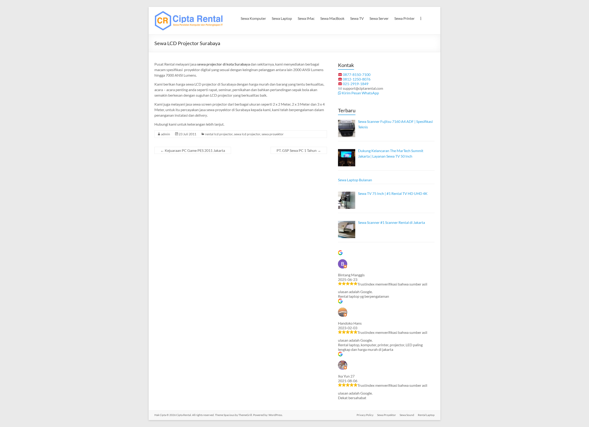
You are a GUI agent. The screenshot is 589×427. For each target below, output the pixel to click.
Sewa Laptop (282, 18)
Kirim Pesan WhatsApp (360, 93)
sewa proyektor (273, 134)
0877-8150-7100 (356, 74)
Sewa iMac (306, 18)
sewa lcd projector (247, 134)
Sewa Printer (404, 18)
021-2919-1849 (355, 83)
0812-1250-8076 (356, 79)
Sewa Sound (407, 415)
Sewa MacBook (332, 18)
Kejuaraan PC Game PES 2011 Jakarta (192, 150)
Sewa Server (379, 18)
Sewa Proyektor (386, 415)
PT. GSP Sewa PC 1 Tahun (299, 150)
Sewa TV (357, 18)
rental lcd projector (219, 134)
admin (165, 134)
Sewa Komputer (253, 18)
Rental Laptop (426, 415)
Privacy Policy (365, 415)
